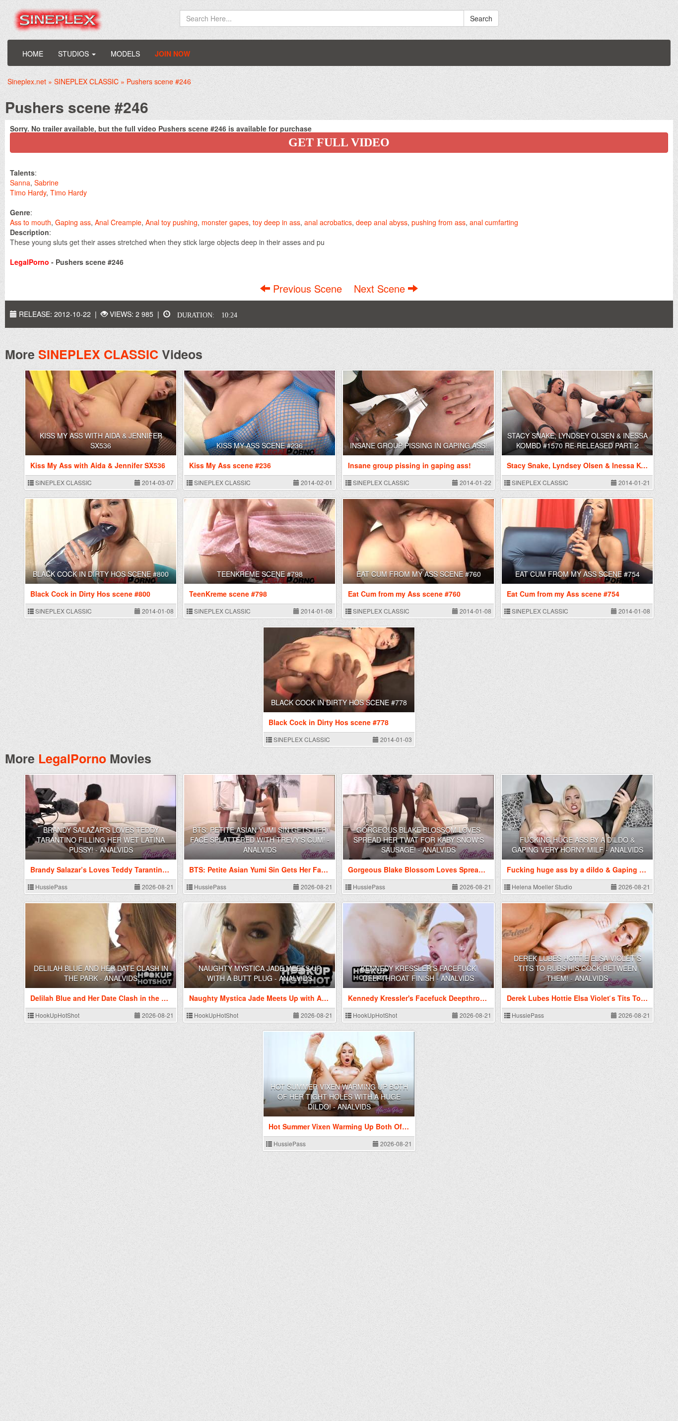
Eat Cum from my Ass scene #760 (418, 574)
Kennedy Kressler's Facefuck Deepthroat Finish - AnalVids (418, 973)
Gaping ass (73, 222)
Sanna (20, 182)
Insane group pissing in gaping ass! (418, 445)
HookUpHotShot (56, 1015)
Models (125, 54)
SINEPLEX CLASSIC (98, 354)
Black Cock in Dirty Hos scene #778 (339, 702)
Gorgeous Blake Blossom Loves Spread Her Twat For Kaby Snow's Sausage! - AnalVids (418, 840)
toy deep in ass (276, 222)
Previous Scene (307, 288)
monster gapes (225, 222)
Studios (74, 54)
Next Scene (381, 288)
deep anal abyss (381, 222)
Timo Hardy (28, 192)
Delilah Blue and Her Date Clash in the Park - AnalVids (101, 973)
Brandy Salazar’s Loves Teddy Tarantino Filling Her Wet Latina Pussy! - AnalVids (101, 840)
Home (32, 54)
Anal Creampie (118, 222)
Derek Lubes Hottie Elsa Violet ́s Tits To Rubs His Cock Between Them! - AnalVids (577, 968)
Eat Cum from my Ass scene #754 (577, 574)
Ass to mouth (30, 222)
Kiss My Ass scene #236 (259, 445)
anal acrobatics (328, 222)
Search (481, 18)
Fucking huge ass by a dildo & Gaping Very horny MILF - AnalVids (577, 845)
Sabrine (46, 182)
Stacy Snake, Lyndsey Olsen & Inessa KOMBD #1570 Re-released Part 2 (577, 440)
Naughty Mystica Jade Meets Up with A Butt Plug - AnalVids (260, 973)
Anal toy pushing (171, 222)
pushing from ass (438, 222)
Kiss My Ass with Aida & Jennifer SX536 (101, 440)
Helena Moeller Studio (541, 886)
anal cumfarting (494, 222)
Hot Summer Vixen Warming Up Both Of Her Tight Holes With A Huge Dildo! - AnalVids (339, 1097)
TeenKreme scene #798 (260, 574)
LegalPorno (72, 758)
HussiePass (51, 886)
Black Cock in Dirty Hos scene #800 (101, 574)
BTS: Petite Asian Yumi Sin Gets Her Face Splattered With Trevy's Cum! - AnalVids (260, 840)
